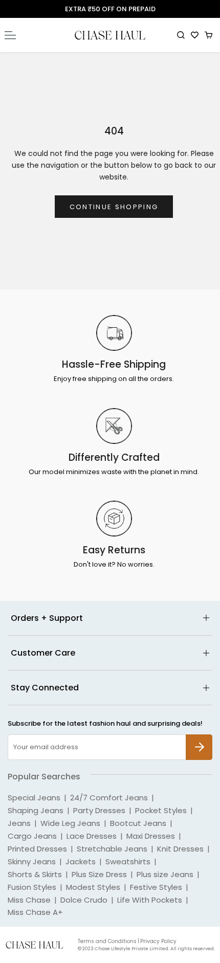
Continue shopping (114, 207)
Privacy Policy (158, 941)
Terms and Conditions (107, 941)
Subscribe (199, 740)
